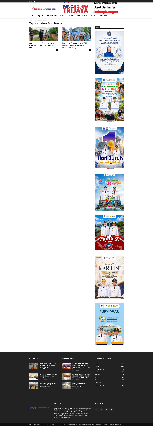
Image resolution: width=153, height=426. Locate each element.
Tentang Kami (71, 424)
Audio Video (104, 16)
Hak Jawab (98, 424)
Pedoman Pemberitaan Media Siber (85, 424)
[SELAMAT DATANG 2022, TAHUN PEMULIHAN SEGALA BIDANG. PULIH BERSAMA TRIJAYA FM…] (66, 376)
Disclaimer (105, 424)
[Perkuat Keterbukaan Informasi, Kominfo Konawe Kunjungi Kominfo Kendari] (33, 376)
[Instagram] (101, 409)
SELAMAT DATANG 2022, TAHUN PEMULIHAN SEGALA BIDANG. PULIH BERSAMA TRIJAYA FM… (81, 376)
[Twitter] (106, 409)
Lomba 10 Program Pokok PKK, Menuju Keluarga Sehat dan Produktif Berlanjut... (75, 45)
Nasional (62, 16)
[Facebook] (97, 409)
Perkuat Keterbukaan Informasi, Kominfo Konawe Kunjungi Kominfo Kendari (48, 376)
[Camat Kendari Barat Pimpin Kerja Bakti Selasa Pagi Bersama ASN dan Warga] (43, 34)
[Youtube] (111, 409)
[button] (122, 16)
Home (32, 16)
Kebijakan (40, 16)
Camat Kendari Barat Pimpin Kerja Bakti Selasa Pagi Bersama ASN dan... (43, 45)
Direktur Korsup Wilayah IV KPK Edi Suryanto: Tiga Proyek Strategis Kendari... (48, 385)
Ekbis (71, 16)
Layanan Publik (51, 16)
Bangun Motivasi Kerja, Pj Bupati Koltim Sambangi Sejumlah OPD (79, 385)
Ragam (93, 16)
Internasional (82, 16)
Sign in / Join (32, 1)
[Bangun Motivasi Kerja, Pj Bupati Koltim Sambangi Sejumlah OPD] (66, 385)
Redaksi (31, 50)
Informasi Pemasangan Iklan (117, 424)
